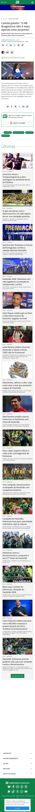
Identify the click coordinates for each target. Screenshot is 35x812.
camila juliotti (29, 132)
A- (12, 52)
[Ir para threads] (26, 786)
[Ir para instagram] (17, 786)
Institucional (9, 774)
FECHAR (17, 808)
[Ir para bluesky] (9, 786)
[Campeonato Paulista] (17, 7)
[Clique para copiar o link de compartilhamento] (22, 45)
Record (6, 769)
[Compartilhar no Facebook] (7, 45)
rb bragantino (5, 135)
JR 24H (5, 763)
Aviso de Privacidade (19, 804)
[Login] (32, 2)
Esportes (10, 65)
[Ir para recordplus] (9, 791)
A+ (7, 52)
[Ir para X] (17, 791)
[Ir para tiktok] (13, 791)
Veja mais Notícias (17, 676)
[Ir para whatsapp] (22, 791)
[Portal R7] (17, 2)
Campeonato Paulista (13, 19)
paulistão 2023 (7, 132)
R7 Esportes (4, 19)
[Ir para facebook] (13, 786)
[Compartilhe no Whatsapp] (15, 45)
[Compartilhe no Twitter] (3, 45)
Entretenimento (10, 758)
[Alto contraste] (3, 52)
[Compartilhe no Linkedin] (11, 45)
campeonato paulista (18, 132)
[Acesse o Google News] (19, 45)
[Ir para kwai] (22, 786)
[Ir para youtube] (26, 791)
